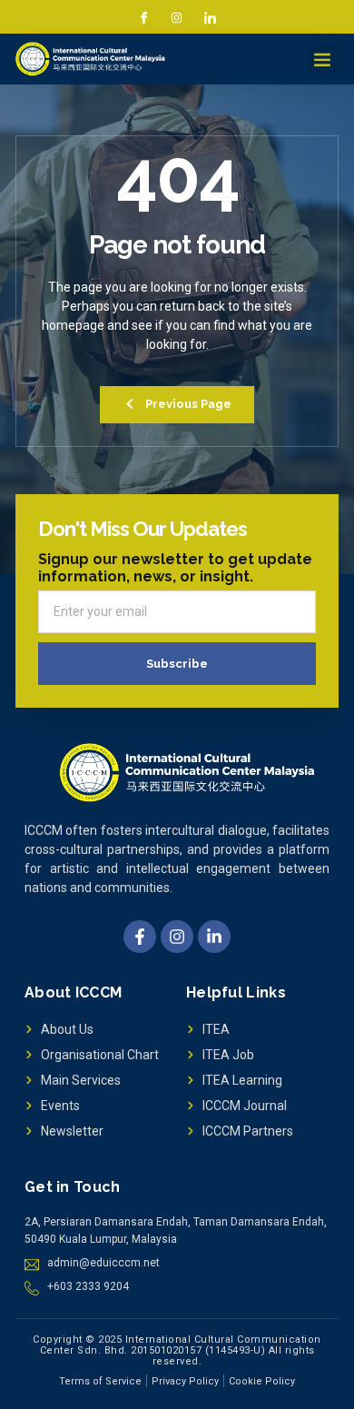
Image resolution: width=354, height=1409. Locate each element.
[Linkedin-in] (214, 936)
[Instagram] (177, 17)
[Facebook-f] (139, 936)
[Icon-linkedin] (209, 17)
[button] (322, 59)
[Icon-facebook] (143, 17)
